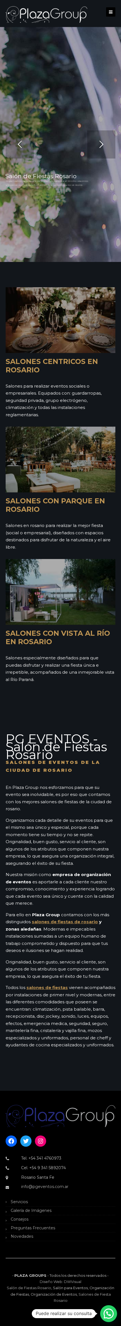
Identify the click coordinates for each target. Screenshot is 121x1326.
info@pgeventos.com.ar (44, 1186)
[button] (108, 1313)
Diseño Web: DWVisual (60, 1281)
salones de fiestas (47, 987)
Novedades (22, 1236)
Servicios (19, 1201)
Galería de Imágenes (31, 1210)
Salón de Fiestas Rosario (29, 1288)
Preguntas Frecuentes (33, 1227)
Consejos (19, 1219)
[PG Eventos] (46, 14)
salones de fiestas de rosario (65, 921)
